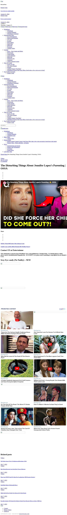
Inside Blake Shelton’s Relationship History (9, 485)
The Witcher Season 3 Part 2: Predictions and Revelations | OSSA (14, 461)
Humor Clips (4, 7)
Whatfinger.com (24, 513)
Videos (5, 154)
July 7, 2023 (4, 464)
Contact (6, 508)
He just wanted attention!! (6, 18)
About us (6, 511)
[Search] (1, 127)
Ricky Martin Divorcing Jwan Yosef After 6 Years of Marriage (13, 469)
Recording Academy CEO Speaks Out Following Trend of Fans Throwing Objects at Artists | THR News (21, 500)
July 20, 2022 (4, 160)
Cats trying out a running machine (7, 10)
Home (2, 154)
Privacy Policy (7, 510)
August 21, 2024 (5, 14)
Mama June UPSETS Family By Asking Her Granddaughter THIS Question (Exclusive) (18, 477)
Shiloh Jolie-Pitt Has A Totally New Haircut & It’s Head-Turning (13, 493)
